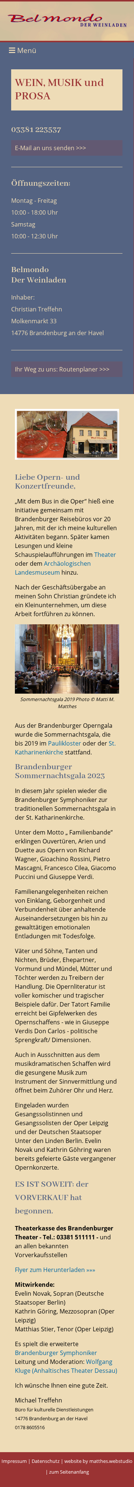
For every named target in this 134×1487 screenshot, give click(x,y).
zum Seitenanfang (69, 1471)
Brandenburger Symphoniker (56, 1353)
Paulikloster (64, 743)
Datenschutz (46, 1461)
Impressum (14, 1461)
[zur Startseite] (67, 25)
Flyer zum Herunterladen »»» (55, 1270)
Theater (105, 555)
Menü (25, 50)
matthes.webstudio (111, 1461)
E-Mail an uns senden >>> (50, 148)
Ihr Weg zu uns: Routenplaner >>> (62, 369)
